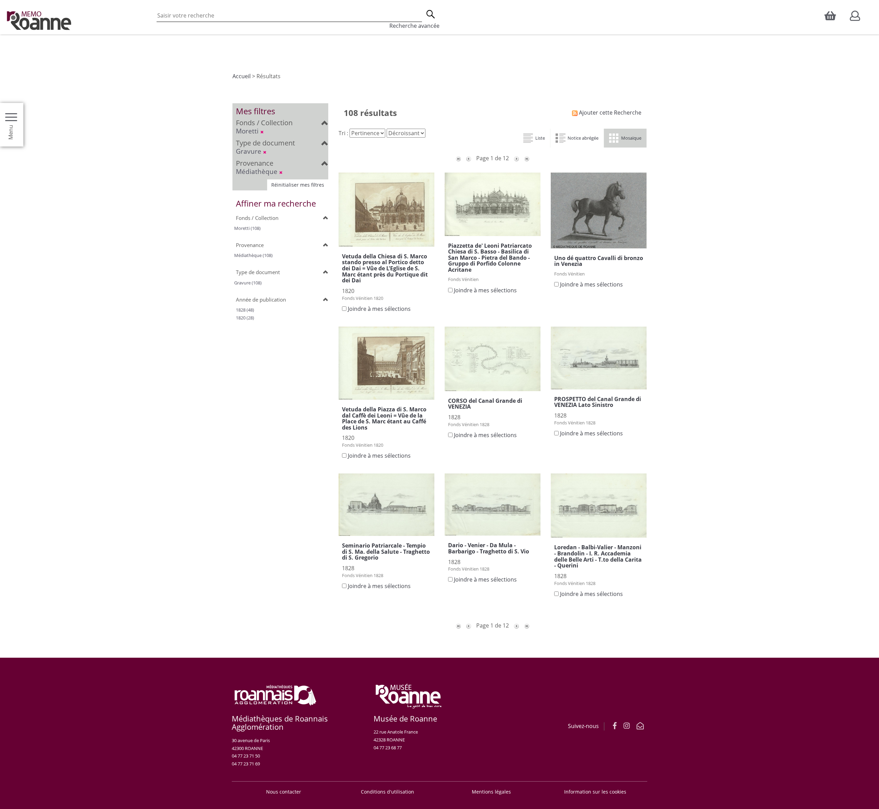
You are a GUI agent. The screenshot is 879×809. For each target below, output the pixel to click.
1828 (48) (245, 310)
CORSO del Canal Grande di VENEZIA (485, 404)
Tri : (343, 133)
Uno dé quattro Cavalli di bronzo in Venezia (598, 261)
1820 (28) (245, 318)
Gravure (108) (248, 283)
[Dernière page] (526, 158)
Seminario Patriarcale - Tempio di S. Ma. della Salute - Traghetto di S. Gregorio (386, 551)
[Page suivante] (516, 158)
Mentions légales (491, 791)
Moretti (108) (247, 228)
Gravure (249, 151)
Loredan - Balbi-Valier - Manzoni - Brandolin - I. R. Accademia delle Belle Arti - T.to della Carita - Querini (598, 556)
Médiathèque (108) (253, 255)
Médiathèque (257, 171)
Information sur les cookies (595, 791)
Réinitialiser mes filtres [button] (297, 184)
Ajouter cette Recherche (609, 112)
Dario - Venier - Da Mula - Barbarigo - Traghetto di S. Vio (488, 548)
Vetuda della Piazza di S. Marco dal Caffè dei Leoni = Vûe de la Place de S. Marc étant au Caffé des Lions (384, 418)
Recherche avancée (414, 26)
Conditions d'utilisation (387, 791)
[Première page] (458, 158)
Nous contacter (283, 791)
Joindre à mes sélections (379, 309)
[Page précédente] (468, 158)
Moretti (248, 131)
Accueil (241, 76)
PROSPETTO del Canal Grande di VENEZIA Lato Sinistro (597, 402)
